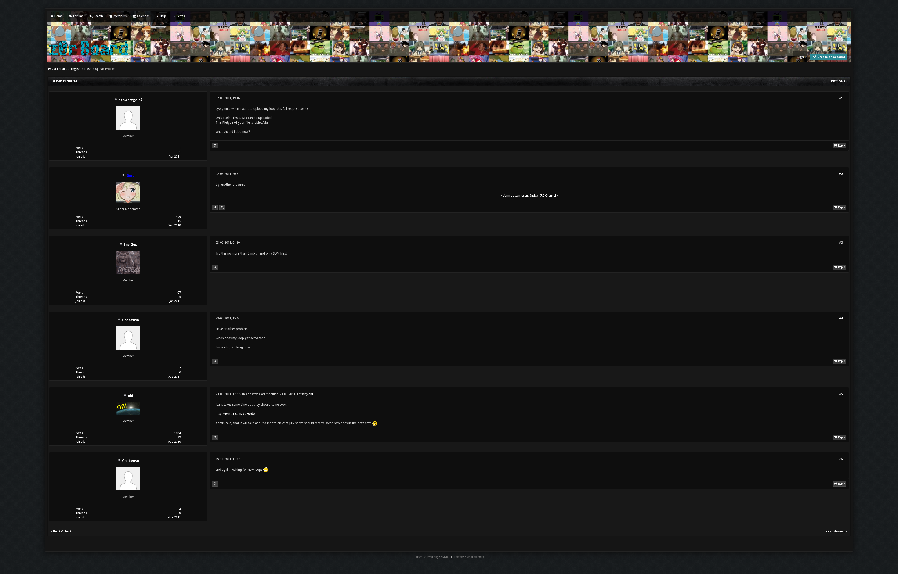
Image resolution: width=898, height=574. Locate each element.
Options (838, 81)
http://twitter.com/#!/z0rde (235, 414)
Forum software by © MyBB (431, 557)
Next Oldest (62, 531)
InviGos (130, 245)
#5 (841, 394)
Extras (181, 16)
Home (58, 16)
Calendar (142, 16)
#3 (841, 242)
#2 (841, 174)
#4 (841, 318)
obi (130, 396)
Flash (87, 69)
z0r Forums (59, 69)
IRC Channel (548, 195)
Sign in (802, 57)
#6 (841, 459)
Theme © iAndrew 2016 (469, 557)
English (75, 69)
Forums (77, 16)
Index (534, 195)
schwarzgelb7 (130, 100)
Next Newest (835, 531)
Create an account (831, 57)
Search (98, 16)
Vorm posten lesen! (516, 195)
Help (162, 16)
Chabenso (130, 320)
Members (119, 16)
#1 (841, 98)
